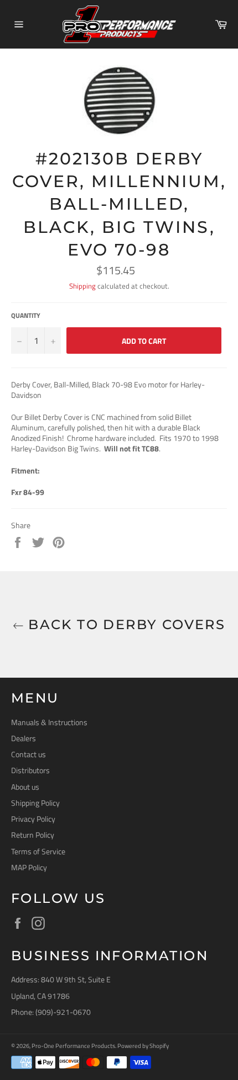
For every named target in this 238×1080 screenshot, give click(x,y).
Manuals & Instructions (49, 722)
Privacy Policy (33, 818)
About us (25, 786)
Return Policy (32, 834)
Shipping (82, 285)
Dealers (23, 738)
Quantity (25, 316)
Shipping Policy (35, 802)
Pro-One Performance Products (73, 1045)
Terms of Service (38, 851)
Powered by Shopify (143, 1045)
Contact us (28, 754)
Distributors (30, 770)
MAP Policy (29, 867)
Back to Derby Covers (124, 624)
